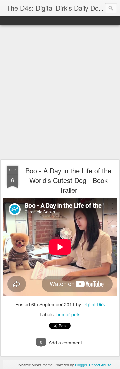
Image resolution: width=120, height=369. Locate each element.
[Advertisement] (60, 92)
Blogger (81, 364)
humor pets (68, 314)
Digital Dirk (93, 304)
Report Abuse (100, 364)
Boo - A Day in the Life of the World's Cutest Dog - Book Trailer (68, 180)
